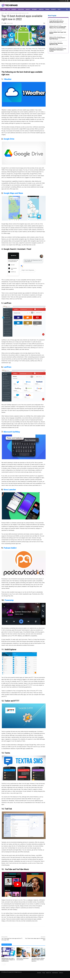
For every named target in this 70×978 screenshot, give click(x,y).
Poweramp (9, 600)
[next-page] (4, 964)
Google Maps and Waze (13, 193)
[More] (24, 930)
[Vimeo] (66, 1)
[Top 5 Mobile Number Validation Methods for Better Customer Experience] (38, 952)
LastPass (7, 367)
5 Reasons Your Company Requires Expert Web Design (57, 38)
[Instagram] (62, 1)
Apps (6, 13)
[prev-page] (2, 964)
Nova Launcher (10, 490)
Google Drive (9, 139)
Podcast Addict (10, 548)
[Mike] (2, 23)
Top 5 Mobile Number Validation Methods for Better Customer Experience (38, 959)
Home (3, 13)
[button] (66, 9)
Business (51, 19)
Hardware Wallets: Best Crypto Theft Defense (57, 33)
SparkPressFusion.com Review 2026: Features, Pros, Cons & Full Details (57, 27)
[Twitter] (64, 1)
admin (54, 19)
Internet (50, 30)
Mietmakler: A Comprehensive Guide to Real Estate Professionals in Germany (57, 50)
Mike (5, 23)
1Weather (7, 79)
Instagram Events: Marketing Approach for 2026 (56, 44)
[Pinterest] (17, 930)
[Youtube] (67, 1)
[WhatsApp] (20, 930)
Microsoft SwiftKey (12, 432)
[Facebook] (60, 1)
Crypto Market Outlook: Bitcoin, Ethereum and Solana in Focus (56, 22)
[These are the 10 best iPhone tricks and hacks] (23, 952)
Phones (18, 956)
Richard (54, 30)
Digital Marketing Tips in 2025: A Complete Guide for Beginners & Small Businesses (8, 959)
